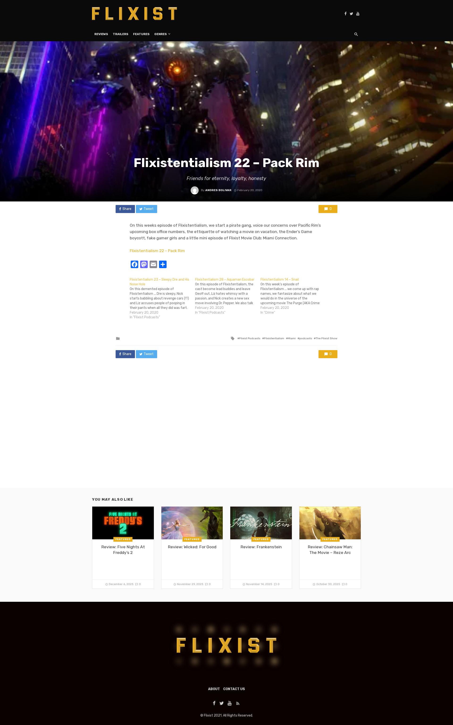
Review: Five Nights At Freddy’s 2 (123, 550)
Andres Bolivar (218, 190)
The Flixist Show (326, 338)
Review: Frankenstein (261, 547)
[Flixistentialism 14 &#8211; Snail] (293, 296)
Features (141, 34)
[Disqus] (226, 428)
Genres (160, 34)
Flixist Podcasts (249, 338)
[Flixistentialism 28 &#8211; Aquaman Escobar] (227, 296)
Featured (123, 539)
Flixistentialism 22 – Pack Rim (157, 250)
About (214, 689)
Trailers (120, 34)
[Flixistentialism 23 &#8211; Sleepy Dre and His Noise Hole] (162, 298)
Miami (292, 338)
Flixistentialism (274, 338)
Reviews (101, 34)
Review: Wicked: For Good (192, 547)
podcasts (305, 338)
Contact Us (234, 689)
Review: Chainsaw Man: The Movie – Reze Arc (330, 550)
